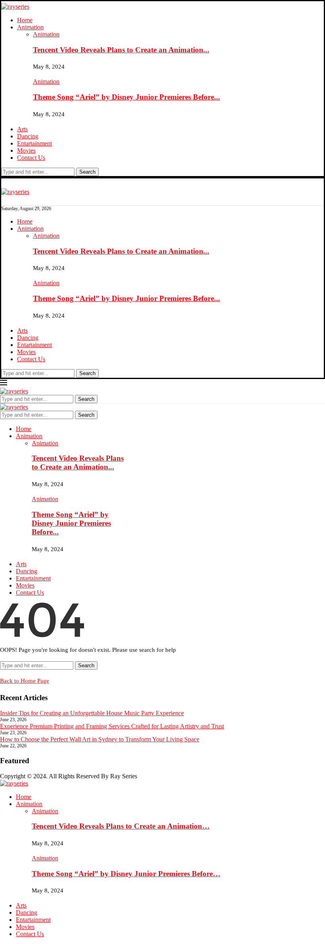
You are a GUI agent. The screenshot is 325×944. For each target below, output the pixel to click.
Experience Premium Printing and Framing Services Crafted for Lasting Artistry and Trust (112, 726)
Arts (22, 129)
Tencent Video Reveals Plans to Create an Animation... (121, 50)
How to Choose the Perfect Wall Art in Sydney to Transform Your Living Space (99, 739)
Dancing (27, 136)
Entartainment (34, 143)
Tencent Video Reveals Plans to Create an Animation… (121, 826)
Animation (30, 27)
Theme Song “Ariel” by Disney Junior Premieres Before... (126, 97)
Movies (26, 150)
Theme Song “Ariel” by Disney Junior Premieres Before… (126, 873)
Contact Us (31, 157)
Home (24, 20)
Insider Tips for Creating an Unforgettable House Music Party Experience (92, 713)
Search (87, 172)
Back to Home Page (24, 681)
